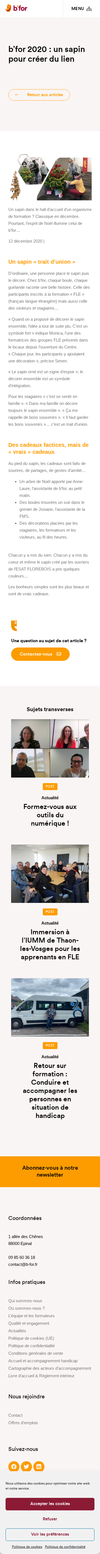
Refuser (50, 1519)
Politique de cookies (27, 1546)
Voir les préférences (50, 1534)
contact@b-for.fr (23, 1264)
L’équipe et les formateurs (31, 1315)
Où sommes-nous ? (26, 1308)
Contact (15, 1415)
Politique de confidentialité (65, 1546)
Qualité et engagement (28, 1323)
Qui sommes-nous (25, 1300)
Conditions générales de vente (35, 1353)
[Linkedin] (38, 1466)
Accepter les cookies (50, 1504)
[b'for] (16, 9)
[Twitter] (26, 1466)
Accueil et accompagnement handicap (43, 1360)
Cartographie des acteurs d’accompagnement (49, 1368)
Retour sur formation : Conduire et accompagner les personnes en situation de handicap (50, 1090)
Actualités (17, 1330)
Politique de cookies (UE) (31, 1338)
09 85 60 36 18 (21, 1257)
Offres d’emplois (23, 1422)
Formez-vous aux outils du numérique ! (50, 815)
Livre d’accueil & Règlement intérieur (41, 1375)
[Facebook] (13, 1466)
